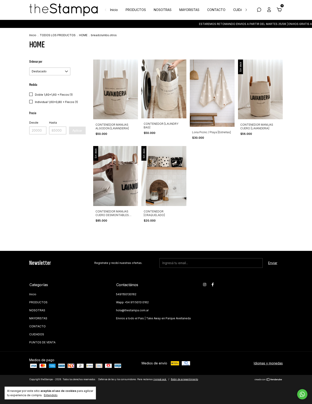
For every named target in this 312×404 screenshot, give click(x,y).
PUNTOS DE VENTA (42, 342)
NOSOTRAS (163, 10)
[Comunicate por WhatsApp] (302, 394)
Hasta (53, 122)
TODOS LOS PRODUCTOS (58, 35)
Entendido (51, 395)
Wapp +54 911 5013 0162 (132, 302)
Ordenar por (35, 62)
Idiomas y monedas (268, 363)
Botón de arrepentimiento (184, 379)
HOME (83, 35)
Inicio (114, 10)
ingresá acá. (160, 379)
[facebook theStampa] (212, 284)
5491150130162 (126, 294)
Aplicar (77, 130)
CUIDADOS (241, 10)
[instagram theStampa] (204, 284)
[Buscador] (259, 10)
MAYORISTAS (189, 10)
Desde (33, 122)
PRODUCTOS (136, 10)
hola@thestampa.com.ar (132, 310)
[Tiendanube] (268, 380)
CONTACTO (216, 10)
